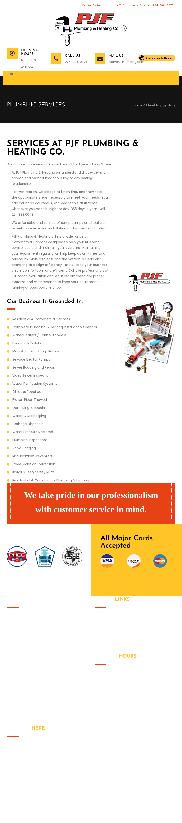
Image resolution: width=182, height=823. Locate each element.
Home (137, 105)
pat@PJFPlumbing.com (120, 61)
